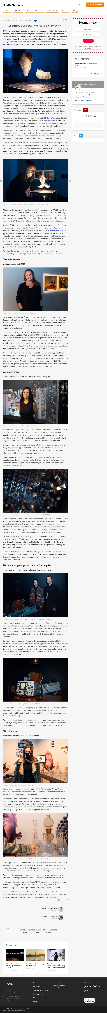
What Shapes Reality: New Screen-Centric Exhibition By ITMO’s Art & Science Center (56, 965)
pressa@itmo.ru (58, 988)
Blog (75, 11)
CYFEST (5, 31)
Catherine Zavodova (49, 917)
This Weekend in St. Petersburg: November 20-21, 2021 (14, 965)
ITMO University (90, 116)
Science (7, 11)
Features (65, 11)
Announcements (82, 59)
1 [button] (29, 207)
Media (35, 998)
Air (44, 929)
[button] (1, 181)
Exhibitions (39, 933)
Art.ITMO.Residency (26, 933)
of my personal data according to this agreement (88, 49)
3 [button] (35, 207)
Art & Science (63, 148)
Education (18, 11)
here (56, 897)
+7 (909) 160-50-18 (59, 985)
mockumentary (9, 792)
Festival (23, 929)
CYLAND (6, 154)
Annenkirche (49, 121)
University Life (52, 11)
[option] (35, 182)
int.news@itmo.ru (85, 100)
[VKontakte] (65, 19)
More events (95, 73)
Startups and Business (35, 11)
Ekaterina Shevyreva (49, 908)
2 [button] (32, 207)
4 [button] (39, 207)
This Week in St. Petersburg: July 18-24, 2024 (35, 965)
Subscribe (88, 41)
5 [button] (42, 207)
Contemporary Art (34, 929)
